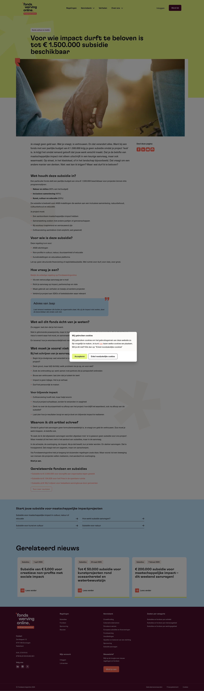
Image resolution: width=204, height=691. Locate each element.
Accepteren (80, 356)
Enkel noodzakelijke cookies (103, 356)
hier (101, 343)
